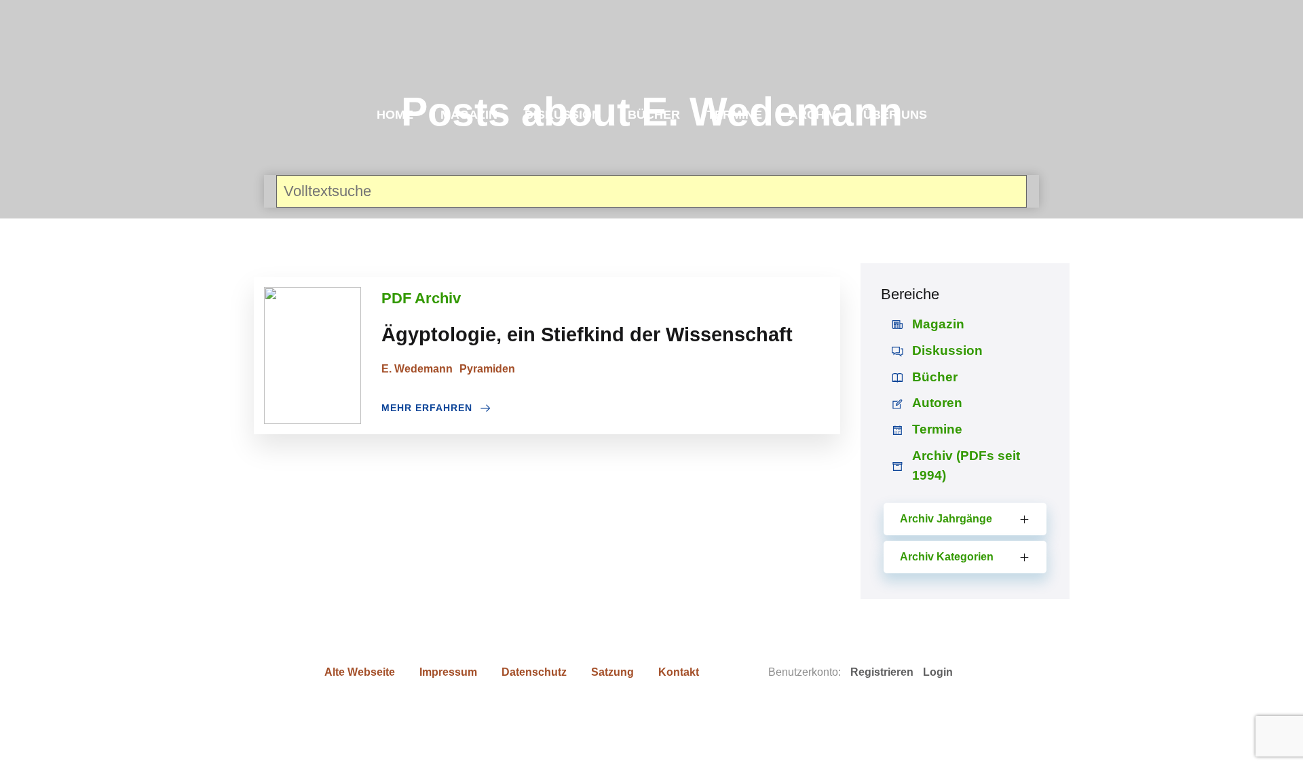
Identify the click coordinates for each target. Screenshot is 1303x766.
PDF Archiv (421, 298)
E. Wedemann (417, 369)
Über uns (895, 114)
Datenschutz (534, 672)
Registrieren (881, 672)
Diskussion (563, 114)
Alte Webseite (359, 672)
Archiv (812, 114)
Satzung (612, 672)
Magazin (468, 114)
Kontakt (678, 672)
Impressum (448, 672)
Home (395, 114)
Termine (734, 114)
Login (938, 672)
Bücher (654, 114)
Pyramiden (487, 369)
